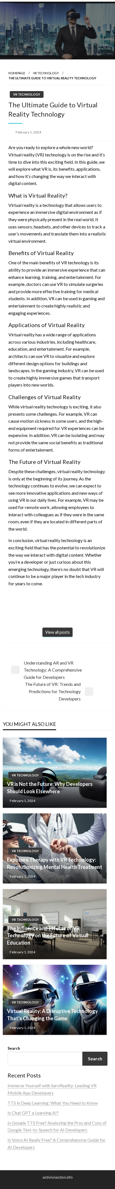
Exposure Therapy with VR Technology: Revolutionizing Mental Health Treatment (54, 863)
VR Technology (46, 73)
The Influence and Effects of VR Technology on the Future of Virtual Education (47, 935)
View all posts (57, 632)
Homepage (16, 73)
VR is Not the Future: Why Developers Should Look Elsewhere (50, 787)
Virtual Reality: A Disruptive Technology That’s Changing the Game (52, 1014)
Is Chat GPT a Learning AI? (33, 1112)
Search (14, 1048)
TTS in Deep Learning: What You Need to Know (53, 1102)
